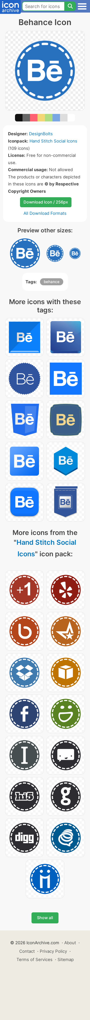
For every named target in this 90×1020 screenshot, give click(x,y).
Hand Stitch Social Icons (53, 141)
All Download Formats (45, 213)
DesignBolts (41, 133)
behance (52, 281)
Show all (45, 917)
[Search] (70, 6)
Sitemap (66, 959)
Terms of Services (34, 959)
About (70, 942)
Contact (27, 951)
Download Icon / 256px (46, 202)
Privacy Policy (53, 951)
